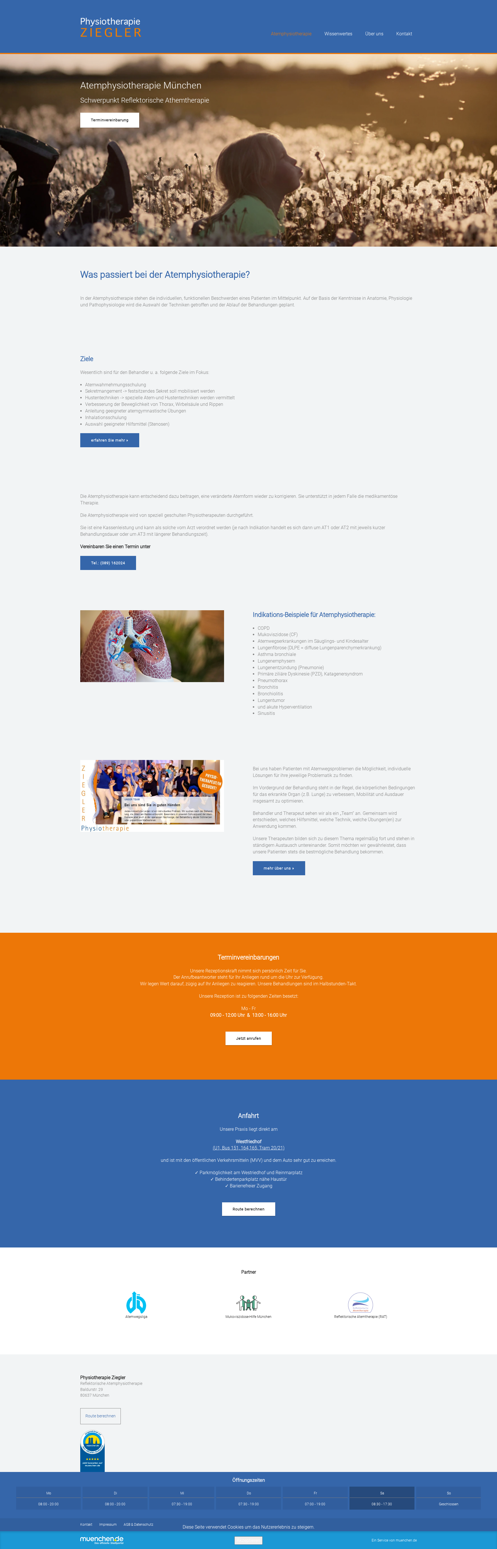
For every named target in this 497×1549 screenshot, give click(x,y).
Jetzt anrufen (248, 1038)
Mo (48, 1493)
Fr (315, 1493)
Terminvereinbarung (110, 120)
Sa (382, 1493)
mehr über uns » (279, 868)
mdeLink (92, 1451)
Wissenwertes (338, 34)
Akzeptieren (248, 1540)
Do (249, 1493)
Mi (182, 1493)
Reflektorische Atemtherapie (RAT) (360, 1316)
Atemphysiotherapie (291, 34)
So (449, 1493)
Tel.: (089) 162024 (108, 563)
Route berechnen (249, 1209)
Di (115, 1493)
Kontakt (404, 34)
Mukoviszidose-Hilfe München (248, 1316)
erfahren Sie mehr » (109, 440)
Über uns (374, 34)
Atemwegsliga (136, 1316)
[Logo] (112, 25)
